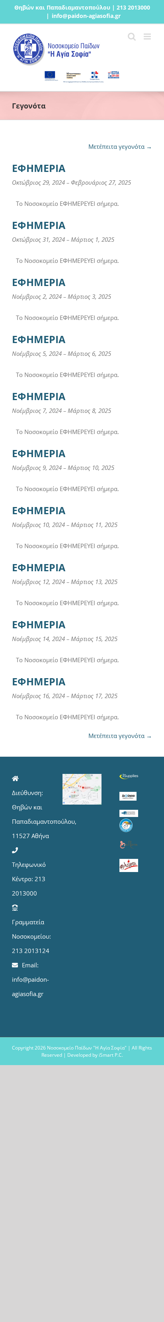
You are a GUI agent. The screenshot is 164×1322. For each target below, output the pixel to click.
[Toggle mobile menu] (148, 36)
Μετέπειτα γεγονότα (120, 146)
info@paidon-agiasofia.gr (86, 16)
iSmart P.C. (111, 1055)
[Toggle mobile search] (132, 36)
